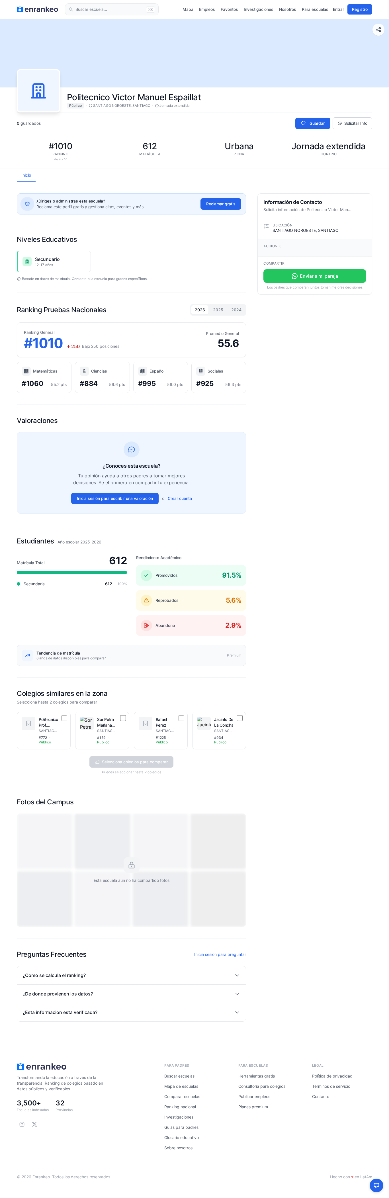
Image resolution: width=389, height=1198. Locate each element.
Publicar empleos (254, 1096)
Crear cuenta (180, 498)
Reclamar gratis (221, 203)
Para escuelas (315, 9)
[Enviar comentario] (376, 1185)
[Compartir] (378, 30)
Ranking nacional (180, 1106)
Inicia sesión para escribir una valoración (115, 498)
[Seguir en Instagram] (22, 1124)
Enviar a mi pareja (319, 276)
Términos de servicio (331, 1086)
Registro (360, 9)
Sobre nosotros (178, 1147)
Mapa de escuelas (181, 1086)
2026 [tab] (200, 309)
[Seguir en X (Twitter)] (34, 1124)
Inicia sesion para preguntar (220, 954)
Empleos (207, 9)
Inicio (26, 175)
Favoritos (229, 9)
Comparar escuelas (182, 1096)
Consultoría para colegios (261, 1086)
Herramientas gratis (256, 1076)
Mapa (188, 9)
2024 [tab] (236, 309)
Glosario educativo (181, 1137)
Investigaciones (258, 9)
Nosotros (287, 9)
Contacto (320, 1096)
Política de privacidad (332, 1076)
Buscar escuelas (179, 1076)
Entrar (338, 9)
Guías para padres (181, 1127)
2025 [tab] (218, 309)
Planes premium (253, 1106)
